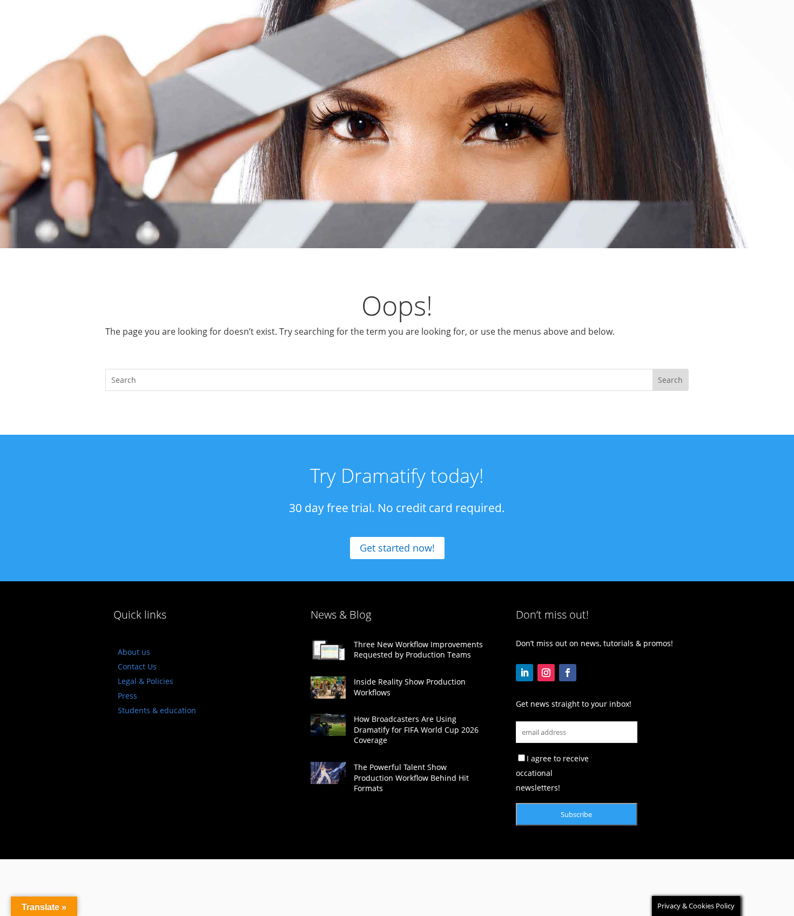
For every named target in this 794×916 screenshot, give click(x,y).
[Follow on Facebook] (567, 672)
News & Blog (341, 614)
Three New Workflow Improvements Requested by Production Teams (418, 649)
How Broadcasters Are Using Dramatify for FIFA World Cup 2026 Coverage (416, 729)
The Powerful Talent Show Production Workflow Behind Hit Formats (411, 777)
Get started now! (397, 547)
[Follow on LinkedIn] (524, 672)
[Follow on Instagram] (546, 672)
